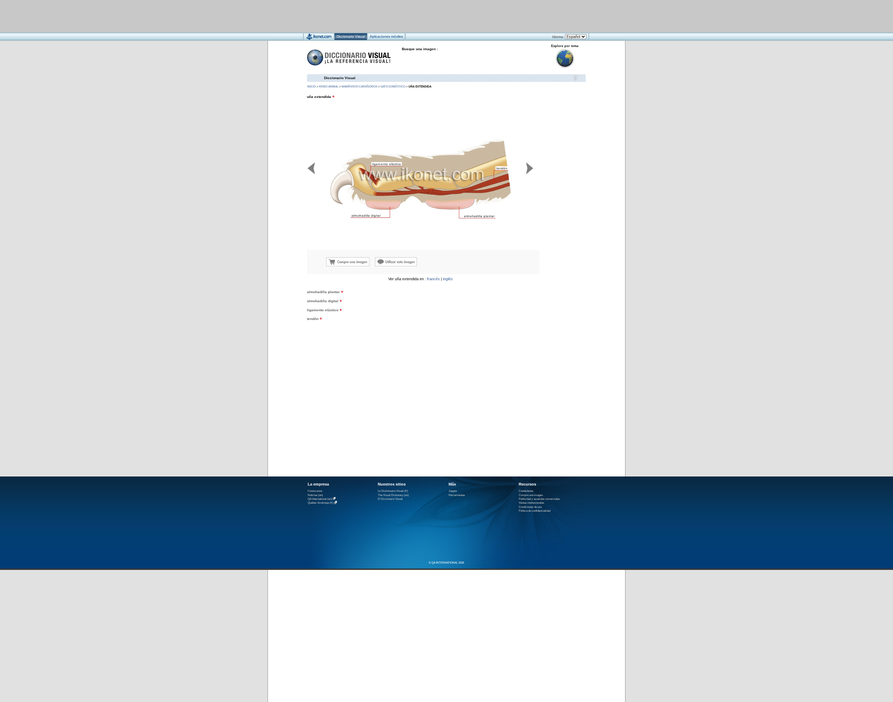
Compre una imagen (531, 495)
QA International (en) (320, 499)
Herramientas (457, 495)
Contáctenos (526, 491)
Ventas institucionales (531, 502)
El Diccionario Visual (390, 499)
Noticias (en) (315, 495)
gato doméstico (393, 86)
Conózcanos (315, 491)
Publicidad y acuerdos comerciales (539, 499)
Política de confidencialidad (534, 510)
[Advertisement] (426, 16)
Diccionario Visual (339, 78)
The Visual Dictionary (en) (393, 495)
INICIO (311, 86)
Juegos (453, 491)
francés (433, 279)
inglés (448, 279)
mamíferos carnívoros (359, 86)
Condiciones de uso (530, 507)
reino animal (328, 86)
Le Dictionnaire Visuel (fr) (393, 491)
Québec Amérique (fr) (320, 503)
